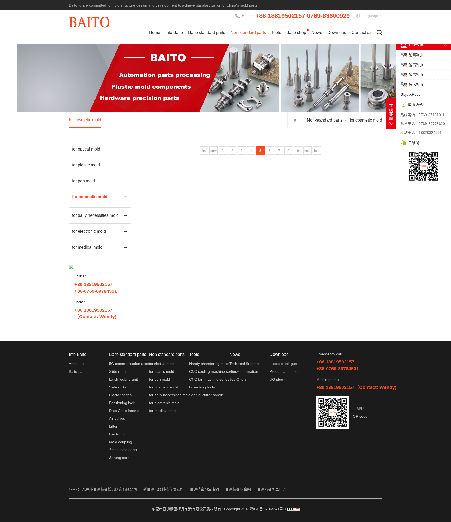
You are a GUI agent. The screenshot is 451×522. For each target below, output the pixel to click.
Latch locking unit (123, 379)
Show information (243, 371)
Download (336, 32)
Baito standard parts (206, 32)
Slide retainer (120, 371)
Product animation (285, 371)
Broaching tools (202, 387)
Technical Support (244, 364)
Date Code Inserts (124, 411)
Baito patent (79, 371)
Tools (276, 32)
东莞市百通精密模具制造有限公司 (109, 489)
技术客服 (416, 84)
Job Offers (238, 379)
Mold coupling (120, 442)
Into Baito (174, 32)
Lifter (113, 426)
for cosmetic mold (85, 120)
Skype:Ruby (410, 94)
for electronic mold (89, 231)
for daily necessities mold (95, 215)
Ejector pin (118, 434)
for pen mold (83, 181)
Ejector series (120, 395)
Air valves (117, 418)
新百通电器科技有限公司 (163, 489)
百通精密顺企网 (238, 489)
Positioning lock (122, 403)
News (316, 32)
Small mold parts (123, 450)
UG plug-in (278, 379)
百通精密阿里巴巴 (271, 489)
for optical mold (86, 149)
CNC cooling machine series (212, 371)
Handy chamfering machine (212, 364)
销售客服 (416, 55)
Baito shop (296, 32)
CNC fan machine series (209, 379)
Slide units (117, 387)
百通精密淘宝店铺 (204, 489)
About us (76, 364)
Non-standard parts (248, 32)
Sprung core (119, 457)
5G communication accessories (135, 364)
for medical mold (87, 247)
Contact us (361, 32)
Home (154, 32)
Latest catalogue (283, 364)
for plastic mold (86, 165)
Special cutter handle (206, 395)
